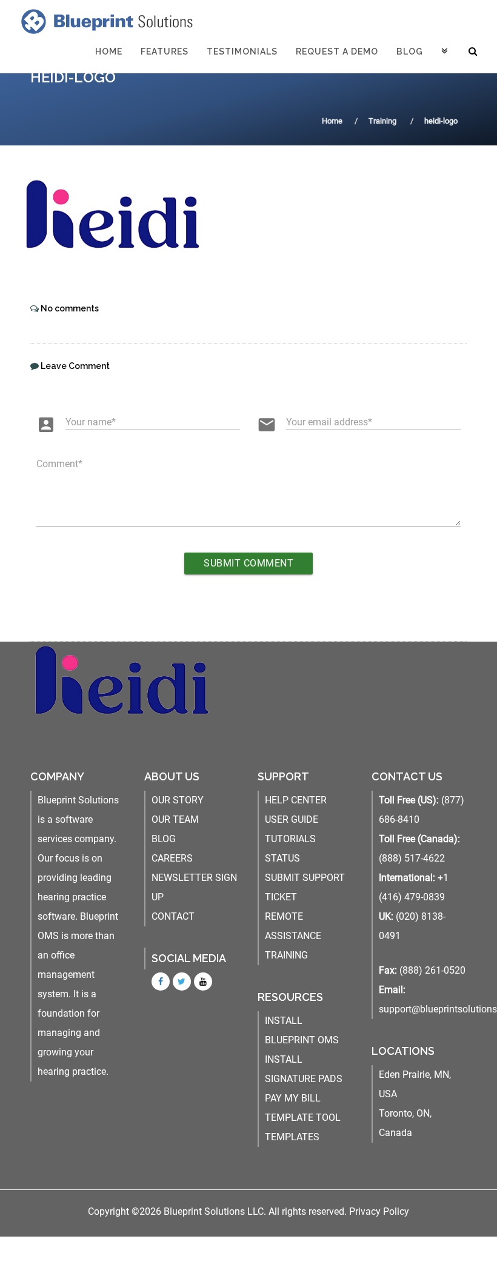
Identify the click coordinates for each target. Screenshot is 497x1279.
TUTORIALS (290, 839)
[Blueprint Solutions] (104, 21)
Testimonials (242, 51)
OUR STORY (178, 800)
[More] (445, 51)
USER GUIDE (291, 819)
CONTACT (173, 916)
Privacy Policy (379, 1211)
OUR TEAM (175, 819)
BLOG (164, 839)
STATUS (282, 858)
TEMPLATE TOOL (303, 1117)
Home (108, 51)
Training (382, 120)
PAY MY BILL (293, 1098)
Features (164, 51)
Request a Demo (337, 51)
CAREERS (172, 858)
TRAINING (286, 955)
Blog (409, 51)
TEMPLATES (292, 1137)
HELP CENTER (296, 800)
